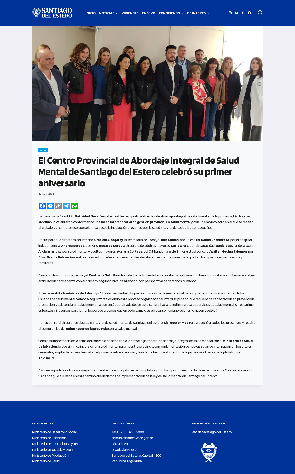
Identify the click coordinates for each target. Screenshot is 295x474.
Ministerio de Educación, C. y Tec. (55, 443)
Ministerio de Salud (46, 461)
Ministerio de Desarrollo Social (54, 432)
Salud (43, 150)
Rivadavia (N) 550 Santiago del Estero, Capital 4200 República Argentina (136, 455)
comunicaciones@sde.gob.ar (132, 438)
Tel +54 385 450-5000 (128, 432)
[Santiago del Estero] (52, 13)
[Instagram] (230, 13)
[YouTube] (236, 13)
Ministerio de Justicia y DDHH (53, 449)
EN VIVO (148, 13)
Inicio (91, 13)
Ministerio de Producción (50, 455)
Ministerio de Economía (49, 438)
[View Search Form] (259, 13)
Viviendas (130, 13)
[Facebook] (249, 13)
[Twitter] (243, 13)
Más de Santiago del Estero (211, 432)
